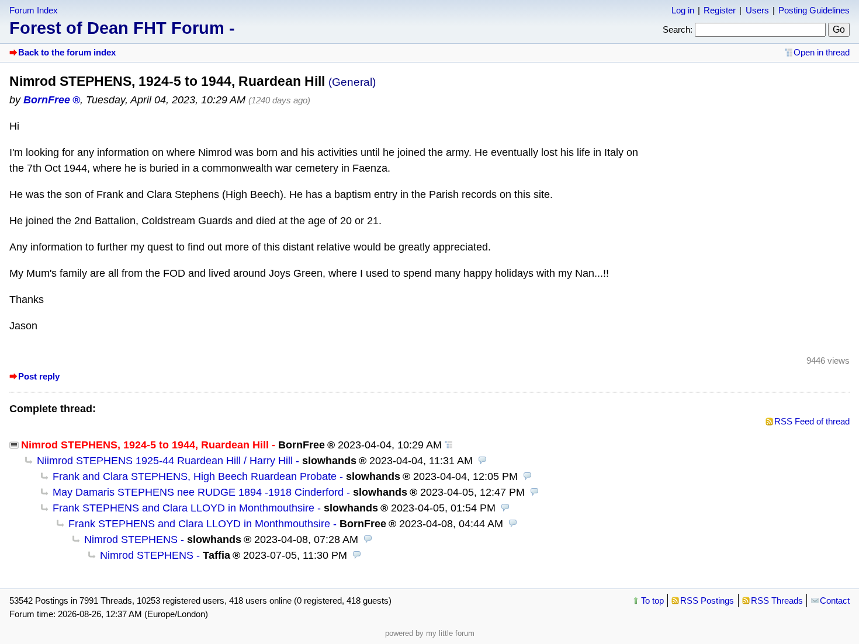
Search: (677, 29)
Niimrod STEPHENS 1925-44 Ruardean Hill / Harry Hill (165, 461)
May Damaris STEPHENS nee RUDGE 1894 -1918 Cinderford (198, 492)
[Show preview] (483, 461)
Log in (682, 10)
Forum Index (33, 10)
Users (757, 10)
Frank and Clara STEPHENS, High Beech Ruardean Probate (195, 476)
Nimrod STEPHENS (131, 539)
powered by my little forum (429, 633)
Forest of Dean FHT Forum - (122, 28)
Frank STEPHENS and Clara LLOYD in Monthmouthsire (183, 508)
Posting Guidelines (814, 10)
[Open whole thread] (449, 445)
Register (720, 10)
